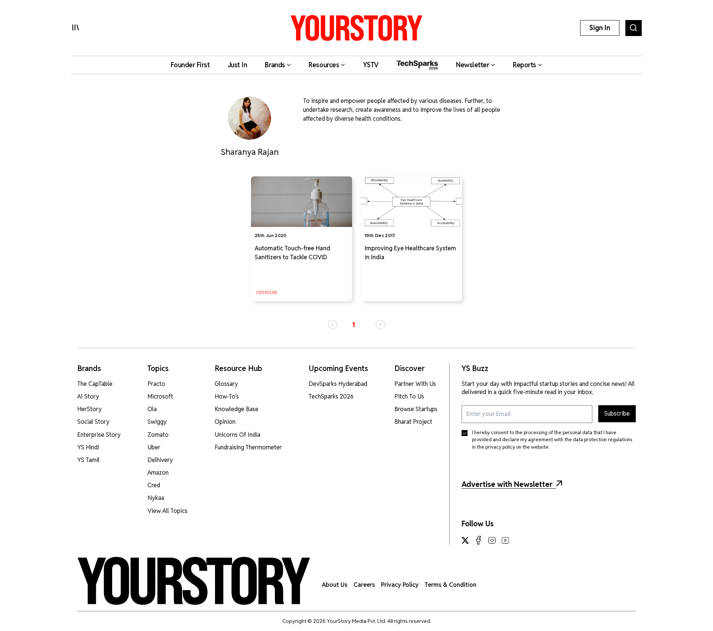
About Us (335, 585)
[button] (332, 324)
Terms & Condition (450, 585)
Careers (364, 585)
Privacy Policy (400, 585)
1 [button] (353, 325)
